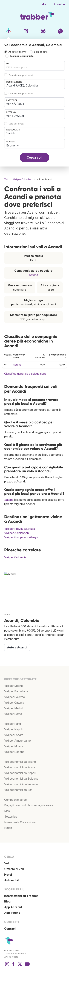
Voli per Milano (13, 685)
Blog (7, 901)
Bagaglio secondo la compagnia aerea (28, 805)
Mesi (7, 811)
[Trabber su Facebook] (13, 966)
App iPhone (12, 912)
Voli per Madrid (13, 708)
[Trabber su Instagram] (7, 966)
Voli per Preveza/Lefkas (19, 528)
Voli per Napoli (13, 729)
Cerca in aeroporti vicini (20, 75)
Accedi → (59, 4)
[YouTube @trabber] (26, 966)
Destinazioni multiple (21, 56)
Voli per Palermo (14, 697)
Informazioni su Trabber (21, 896)
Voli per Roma (13, 714)
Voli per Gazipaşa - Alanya (21, 537)
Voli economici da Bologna (21, 778)
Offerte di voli (14, 869)
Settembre (11, 816)
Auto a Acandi (17, 647)
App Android (13, 907)
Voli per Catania (14, 702)
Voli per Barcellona (16, 691)
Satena (33, 275)
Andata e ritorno (17, 52)
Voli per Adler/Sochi (16, 533)
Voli (6, 863)
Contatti (10, 928)
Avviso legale (11, 956)
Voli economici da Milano (20, 761)
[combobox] (34, 66)
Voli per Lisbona (14, 752)
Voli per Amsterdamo (17, 740)
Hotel (8, 874)
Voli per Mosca (13, 746)
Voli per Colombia (15, 557)
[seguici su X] (20, 966)
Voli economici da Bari (18, 790)
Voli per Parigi (12, 723)
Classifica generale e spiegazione (25, 373)
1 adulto (11, 133)
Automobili (11, 880)
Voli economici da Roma (19, 767)
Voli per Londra (13, 735)
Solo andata (41, 52)
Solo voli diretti (16, 123)
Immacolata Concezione (20, 822)
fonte (7, 614)
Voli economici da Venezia (21, 784)
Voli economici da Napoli (20, 773)
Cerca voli (34, 157)
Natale (8, 828)
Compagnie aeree (15, 799)
